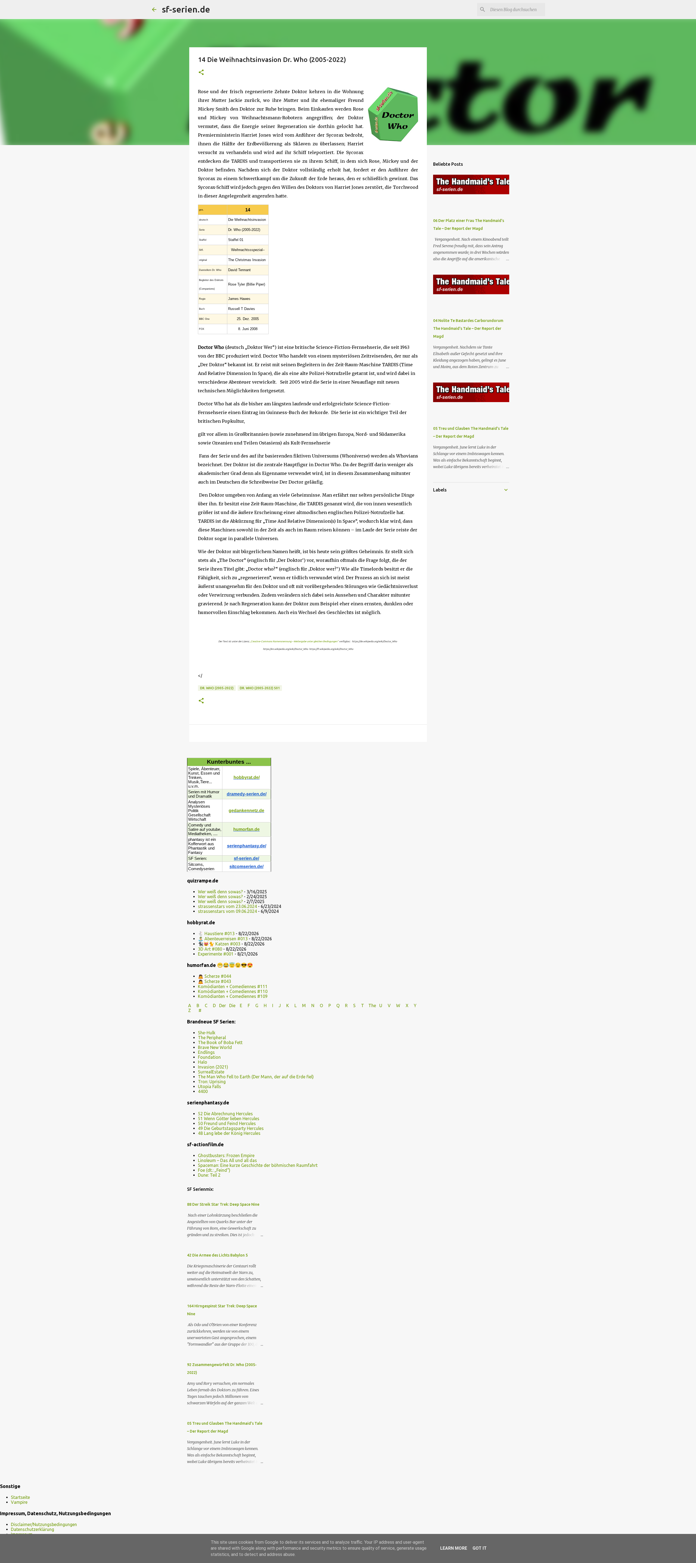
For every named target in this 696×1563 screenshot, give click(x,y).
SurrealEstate (211, 1071)
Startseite (20, 1497)
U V (385, 1005)
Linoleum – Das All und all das (227, 1160)
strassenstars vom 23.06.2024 (227, 906)
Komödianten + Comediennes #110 (233, 991)
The (372, 1005)
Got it (480, 1548)
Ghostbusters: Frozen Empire (226, 1155)
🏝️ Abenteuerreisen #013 (223, 938)
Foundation (209, 1057)
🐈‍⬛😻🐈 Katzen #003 (219, 943)
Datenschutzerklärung (32, 1529)
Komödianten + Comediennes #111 (233, 986)
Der (222, 1005)
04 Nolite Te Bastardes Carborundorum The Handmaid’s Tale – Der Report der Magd (468, 328)
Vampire (19, 1502)
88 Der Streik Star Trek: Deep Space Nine (223, 1204)
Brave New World (215, 1047)
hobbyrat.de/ (247, 777)
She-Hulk (206, 1032)
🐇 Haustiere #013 (216, 933)
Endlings (206, 1052)
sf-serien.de (186, 9)
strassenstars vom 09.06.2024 (227, 911)
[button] (201, 72)
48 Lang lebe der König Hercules (229, 1133)
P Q (334, 1005)
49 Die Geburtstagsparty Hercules (231, 1128)
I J (277, 1005)
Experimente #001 (216, 953)
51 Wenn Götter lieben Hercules (228, 1118)
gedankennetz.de (246, 810)
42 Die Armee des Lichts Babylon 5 (217, 1255)
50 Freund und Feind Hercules (227, 1123)
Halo (202, 1062)
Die (232, 1005)
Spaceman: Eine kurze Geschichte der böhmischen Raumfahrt (258, 1165)
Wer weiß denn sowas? (220, 891)
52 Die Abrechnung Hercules (225, 1113)
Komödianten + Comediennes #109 (233, 996)
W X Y (407, 1005)
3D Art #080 (210, 949)
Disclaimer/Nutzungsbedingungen (44, 1524)
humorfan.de (246, 829)
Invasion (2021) (213, 1066)
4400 (203, 1091)
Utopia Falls (209, 1086)
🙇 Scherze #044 (214, 976)
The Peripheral (212, 1037)
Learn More (453, 1548)
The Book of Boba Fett (220, 1042)
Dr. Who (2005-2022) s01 (260, 688)
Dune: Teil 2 (209, 1175)
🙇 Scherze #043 (214, 981)
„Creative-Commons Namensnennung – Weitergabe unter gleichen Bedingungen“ (294, 641)
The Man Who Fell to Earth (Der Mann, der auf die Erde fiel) (256, 1076)
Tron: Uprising (212, 1081)
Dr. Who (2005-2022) (217, 688)
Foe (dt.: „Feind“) (214, 1170)
